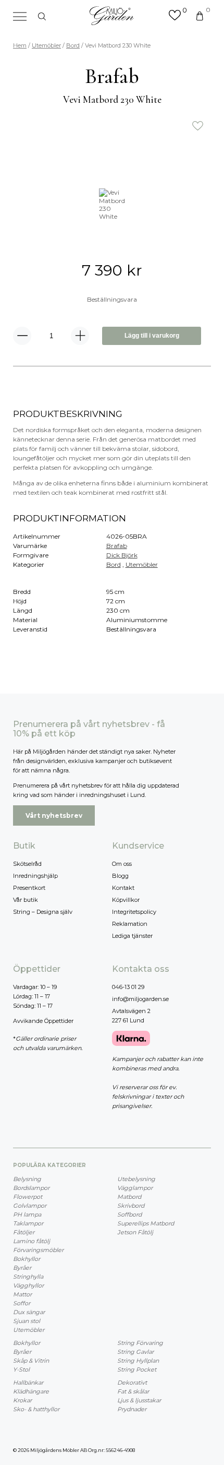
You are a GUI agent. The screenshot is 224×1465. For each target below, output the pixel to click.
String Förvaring (140, 1343)
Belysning (27, 1179)
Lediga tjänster (132, 935)
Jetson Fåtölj (135, 1232)
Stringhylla (28, 1276)
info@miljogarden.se (140, 999)
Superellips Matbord (145, 1223)
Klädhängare (31, 1391)
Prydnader (131, 1409)
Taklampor (28, 1223)
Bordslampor (31, 1188)
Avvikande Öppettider (43, 1021)
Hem (20, 45)
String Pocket (136, 1369)
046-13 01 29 (128, 987)
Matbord (129, 1196)
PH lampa (27, 1214)
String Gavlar (135, 1351)
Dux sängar (29, 1312)
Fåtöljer (23, 1232)
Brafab (116, 546)
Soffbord (129, 1214)
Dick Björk (122, 555)
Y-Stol (21, 1369)
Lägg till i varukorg (152, 335)
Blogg (120, 875)
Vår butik (25, 899)
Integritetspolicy (134, 911)
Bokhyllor (26, 1258)
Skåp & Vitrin (31, 1360)
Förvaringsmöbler (38, 1250)
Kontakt (123, 887)
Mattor (22, 1294)
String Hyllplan (138, 1360)
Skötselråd (27, 863)
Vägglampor (135, 1188)
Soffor (21, 1303)
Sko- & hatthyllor (36, 1409)
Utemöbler (46, 45)
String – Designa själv (42, 911)
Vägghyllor (28, 1285)
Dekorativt (132, 1382)
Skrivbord (130, 1205)
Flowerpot (27, 1196)
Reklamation (129, 923)
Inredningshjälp (35, 875)
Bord (73, 45)
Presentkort (29, 887)
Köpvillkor (126, 899)
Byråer (22, 1267)
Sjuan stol (26, 1321)
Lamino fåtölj (31, 1241)
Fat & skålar (133, 1391)
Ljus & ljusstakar (139, 1400)
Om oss (122, 863)
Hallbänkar (28, 1382)
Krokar (22, 1400)
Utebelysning (136, 1179)
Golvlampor (29, 1205)
